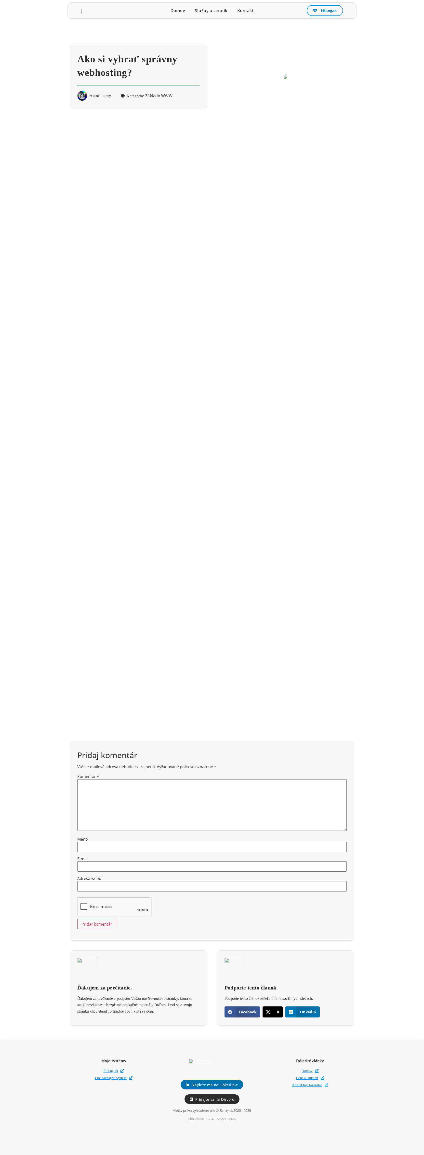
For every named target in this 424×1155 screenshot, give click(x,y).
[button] (242, 1011)
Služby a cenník (211, 10)
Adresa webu (89, 878)
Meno (82, 839)
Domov (178, 10)
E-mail (83, 859)
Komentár (88, 777)
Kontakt (245, 10)
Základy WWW (159, 95)
